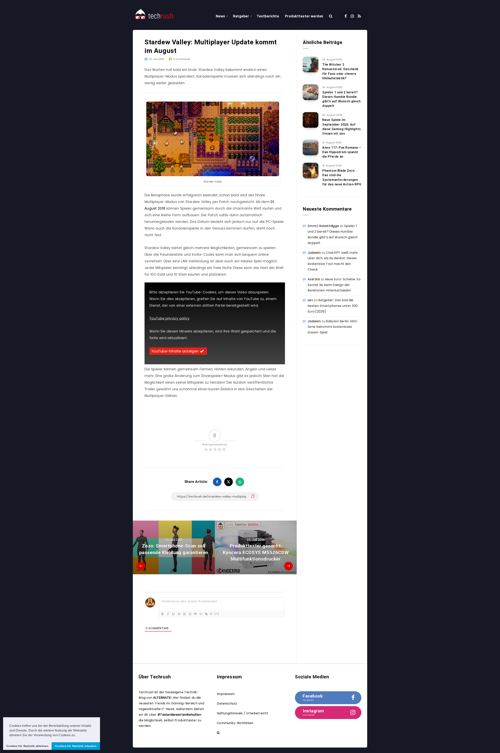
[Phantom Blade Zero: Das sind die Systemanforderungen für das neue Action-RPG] (310, 170)
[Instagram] (352, 16)
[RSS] (359, 16)
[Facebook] (346, 16)
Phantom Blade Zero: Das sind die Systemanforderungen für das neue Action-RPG (341, 177)
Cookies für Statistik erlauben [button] (75, 746)
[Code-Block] (201, 614)
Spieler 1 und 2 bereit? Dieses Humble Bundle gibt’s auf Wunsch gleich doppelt (341, 99)
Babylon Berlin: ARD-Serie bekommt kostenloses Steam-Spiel (333, 327)
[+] (217, 613)
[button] (77, 735)
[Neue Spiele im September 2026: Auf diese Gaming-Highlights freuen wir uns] (310, 120)
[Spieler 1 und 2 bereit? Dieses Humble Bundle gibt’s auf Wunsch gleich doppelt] (310, 92)
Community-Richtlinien (235, 723)
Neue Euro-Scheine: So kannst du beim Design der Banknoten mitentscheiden (334, 285)
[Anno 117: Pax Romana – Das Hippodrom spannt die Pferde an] (310, 147)
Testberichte (268, 16)
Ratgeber (241, 16)
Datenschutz (227, 703)
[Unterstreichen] (173, 614)
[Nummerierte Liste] (184, 614)
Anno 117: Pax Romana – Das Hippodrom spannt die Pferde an (341, 152)
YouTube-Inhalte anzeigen (174, 351)
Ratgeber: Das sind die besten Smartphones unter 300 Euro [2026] (333, 306)
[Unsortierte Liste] (190, 614)
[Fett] (162, 614)
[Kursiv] (168, 614)
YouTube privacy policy (169, 318)
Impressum (226, 694)
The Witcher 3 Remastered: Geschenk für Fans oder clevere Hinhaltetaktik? (340, 71)
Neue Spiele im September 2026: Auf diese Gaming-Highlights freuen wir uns (341, 126)
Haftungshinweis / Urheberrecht (242, 713)
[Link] (206, 614)
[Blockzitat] (195, 614)
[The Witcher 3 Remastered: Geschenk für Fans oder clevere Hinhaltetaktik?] (310, 64)
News (220, 16)
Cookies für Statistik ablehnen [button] (27, 746)
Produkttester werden (304, 16)
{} (211, 613)
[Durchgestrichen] (179, 614)
